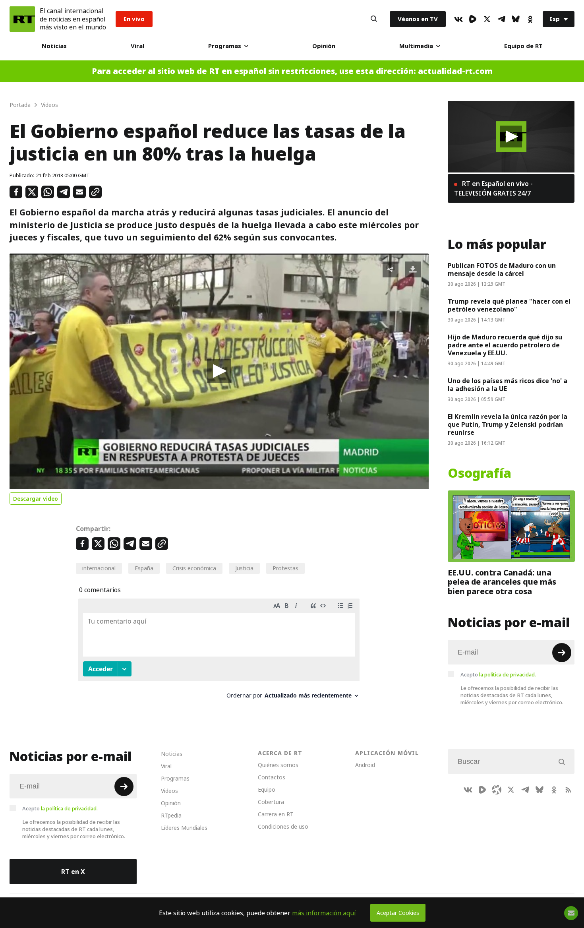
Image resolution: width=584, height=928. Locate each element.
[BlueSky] (515, 19)
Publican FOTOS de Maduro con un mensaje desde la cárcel (502, 269)
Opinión (323, 45)
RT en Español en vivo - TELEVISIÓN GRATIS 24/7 (493, 188)
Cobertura (271, 802)
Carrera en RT (276, 814)
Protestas (285, 568)
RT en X (73, 871)
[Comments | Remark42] (219, 652)
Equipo (266, 789)
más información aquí (324, 913)
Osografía (479, 473)
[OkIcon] (530, 19)
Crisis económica (194, 568)
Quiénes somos (278, 765)
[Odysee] (496, 789)
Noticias (54, 45)
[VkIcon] (458, 19)
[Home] (22, 19)
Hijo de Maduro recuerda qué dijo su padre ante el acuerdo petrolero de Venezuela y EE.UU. (505, 345)
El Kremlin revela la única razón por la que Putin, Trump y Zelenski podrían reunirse (507, 424)
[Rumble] (472, 19)
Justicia (244, 568)
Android (365, 765)
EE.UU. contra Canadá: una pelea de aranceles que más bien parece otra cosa (502, 581)
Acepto (498, 674)
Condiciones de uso (283, 826)
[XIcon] (487, 19)
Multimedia (416, 45)
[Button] (373, 19)
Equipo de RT (523, 45)
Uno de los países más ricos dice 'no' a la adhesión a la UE (507, 384)
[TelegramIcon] (501, 19)
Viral (137, 45)
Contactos (271, 777)
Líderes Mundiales (184, 827)
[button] (219, 371)
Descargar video (35, 498)
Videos (169, 791)
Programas (224, 45)
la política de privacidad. (507, 674)
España (144, 568)
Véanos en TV (418, 18)
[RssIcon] (568, 789)
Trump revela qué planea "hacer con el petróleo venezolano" (509, 305)
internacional (99, 568)
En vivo (134, 18)
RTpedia (171, 815)
